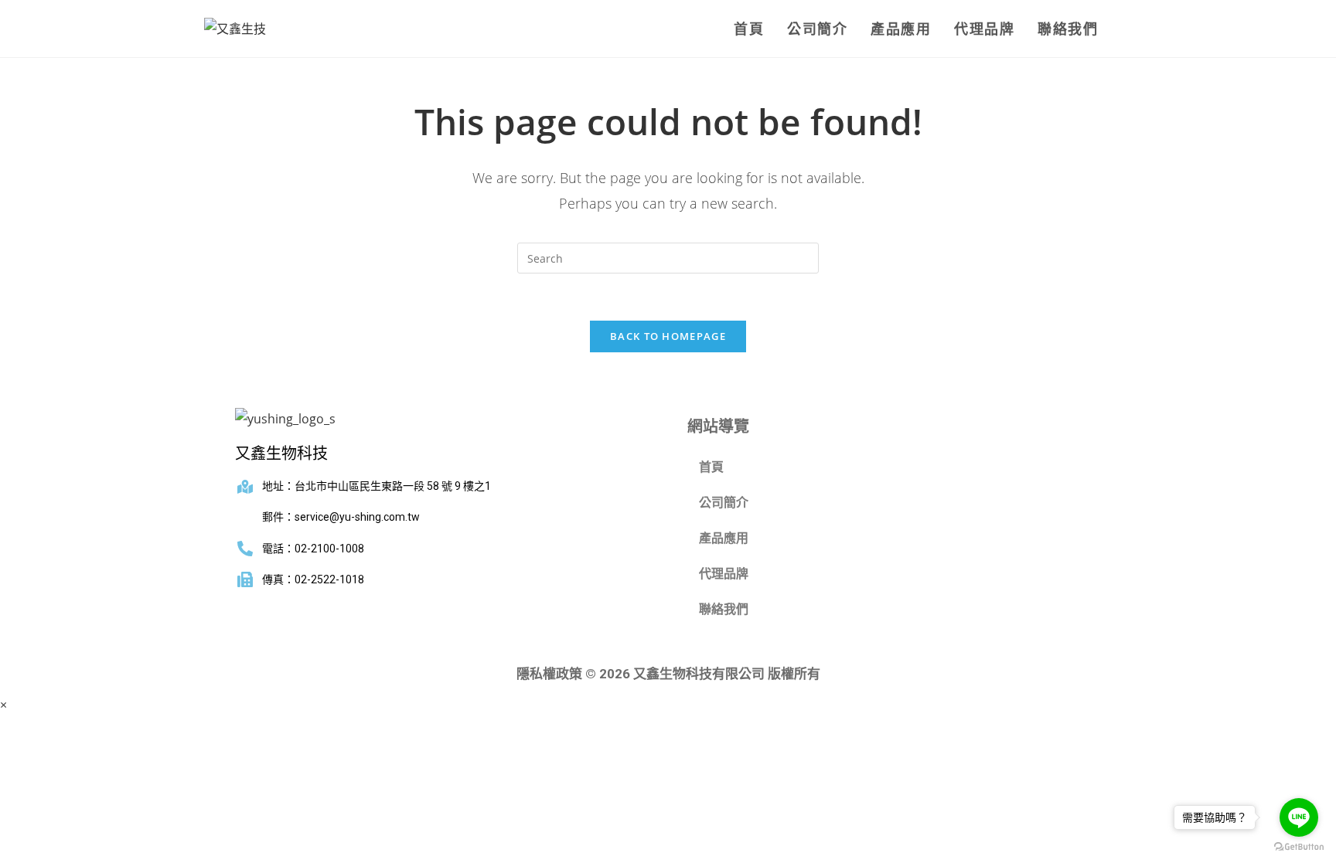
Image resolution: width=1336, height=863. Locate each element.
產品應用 (723, 538)
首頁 (711, 467)
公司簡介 (723, 502)
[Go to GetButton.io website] (1299, 847)
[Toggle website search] (1126, 28)
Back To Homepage (668, 336)
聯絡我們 (723, 609)
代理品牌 (723, 573)
